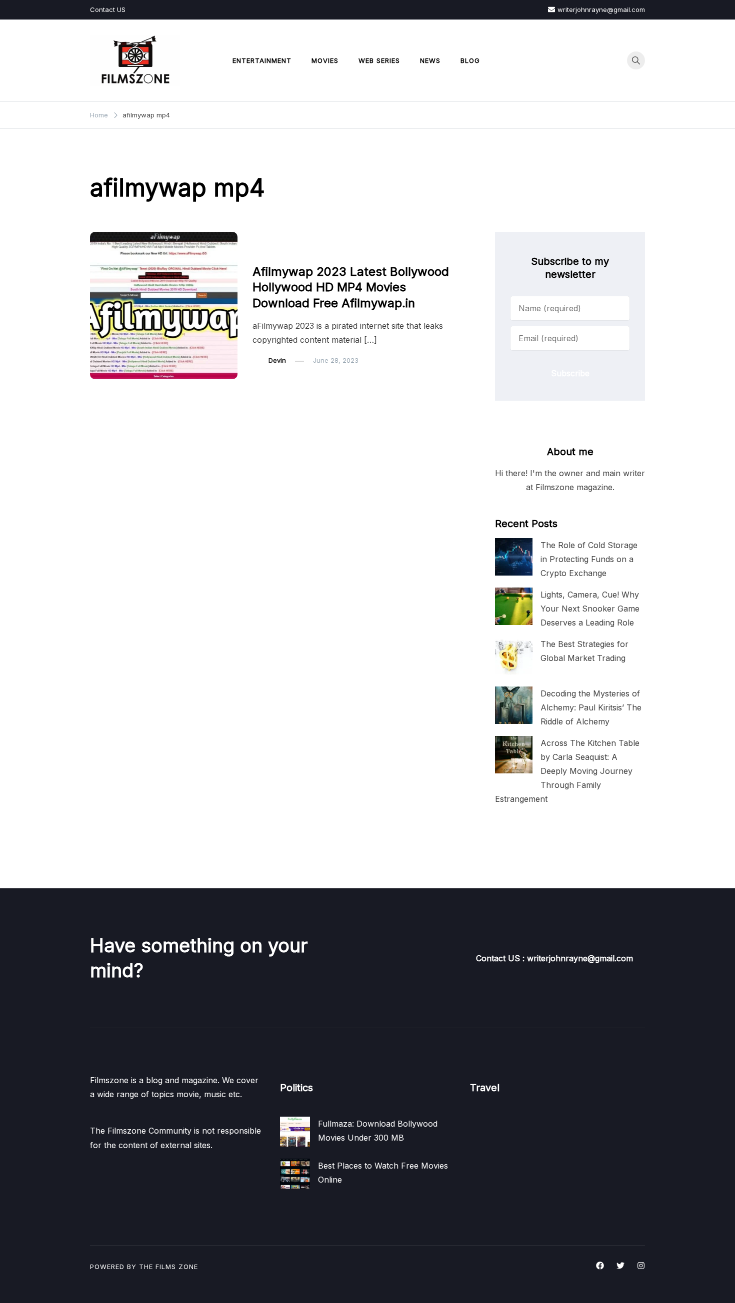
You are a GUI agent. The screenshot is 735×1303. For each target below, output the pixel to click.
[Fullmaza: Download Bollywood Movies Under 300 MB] (295, 1132)
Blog (470, 60)
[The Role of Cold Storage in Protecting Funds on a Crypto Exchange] (513, 557)
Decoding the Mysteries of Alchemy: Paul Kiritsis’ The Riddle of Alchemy (591, 707)
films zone (177, 1267)
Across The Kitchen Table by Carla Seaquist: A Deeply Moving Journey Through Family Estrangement (567, 771)
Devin (277, 360)
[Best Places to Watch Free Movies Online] (295, 1174)
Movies (325, 60)
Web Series (379, 60)
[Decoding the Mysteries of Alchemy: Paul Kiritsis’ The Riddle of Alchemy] (513, 705)
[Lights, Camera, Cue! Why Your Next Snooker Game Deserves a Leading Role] (513, 606)
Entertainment (262, 60)
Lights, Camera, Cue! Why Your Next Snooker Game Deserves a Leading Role (590, 609)
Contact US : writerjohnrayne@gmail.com (554, 958)
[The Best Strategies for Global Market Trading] (513, 655)
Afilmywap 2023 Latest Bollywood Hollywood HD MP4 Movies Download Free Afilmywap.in (350, 287)
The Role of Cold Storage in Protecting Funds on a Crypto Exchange (589, 559)
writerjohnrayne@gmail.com (601, 9)
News (430, 60)
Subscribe (570, 373)
